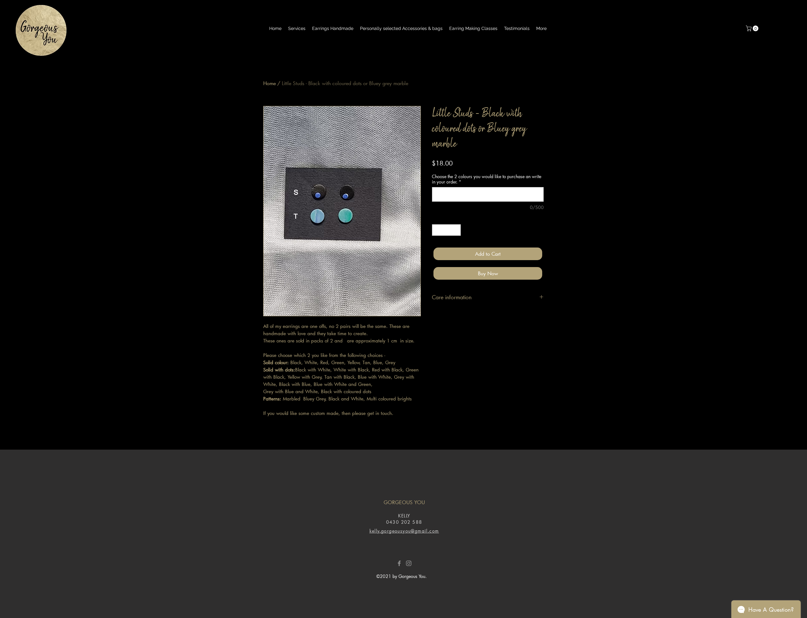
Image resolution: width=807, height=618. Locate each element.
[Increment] (456, 230)
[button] (753, 28)
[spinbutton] (446, 230)
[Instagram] (408, 563)
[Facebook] (399, 563)
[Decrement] (437, 230)
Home (269, 83)
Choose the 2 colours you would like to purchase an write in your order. (486, 179)
